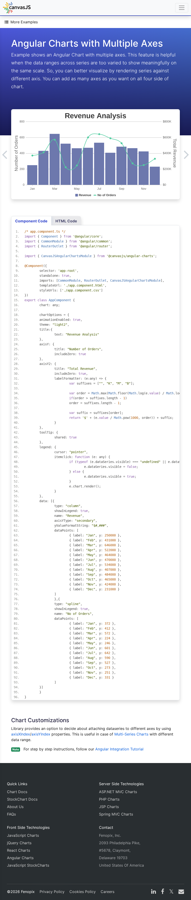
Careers (107, 891)
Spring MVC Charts (116, 814)
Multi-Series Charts (131, 734)
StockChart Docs (22, 799)
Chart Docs (17, 791)
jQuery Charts (19, 842)
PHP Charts (109, 799)
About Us (15, 806)
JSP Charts (109, 806)
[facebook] (162, 892)
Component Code (31, 221)
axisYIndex (41, 734)
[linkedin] (153, 892)
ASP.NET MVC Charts (118, 791)
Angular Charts (20, 857)
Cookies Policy (82, 891)
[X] (171, 892)
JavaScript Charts (23, 835)
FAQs (11, 814)
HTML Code (66, 221)
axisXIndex (20, 734)
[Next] (186, 154)
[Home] (17, 8)
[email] (180, 892)
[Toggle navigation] (181, 7)
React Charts (18, 850)
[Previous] (4, 154)
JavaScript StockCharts (28, 865)
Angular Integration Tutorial (119, 749)
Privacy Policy (52, 891)
